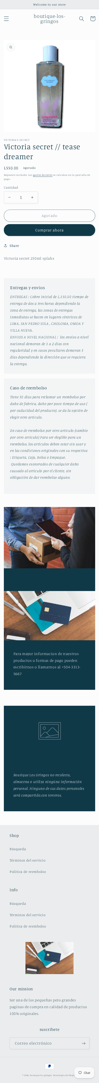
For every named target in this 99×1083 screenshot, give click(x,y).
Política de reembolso (28, 871)
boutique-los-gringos (41, 1075)
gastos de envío (43, 174)
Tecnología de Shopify (65, 1075)
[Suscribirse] (83, 1043)
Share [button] (14, 245)
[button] (6, 18)
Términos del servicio (27, 860)
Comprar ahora (49, 230)
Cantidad (11, 187)
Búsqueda (18, 849)
